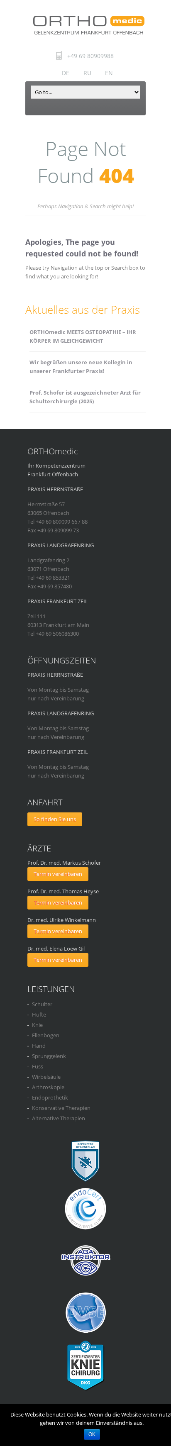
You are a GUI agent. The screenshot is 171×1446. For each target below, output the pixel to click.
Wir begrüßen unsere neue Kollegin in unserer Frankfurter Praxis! (80, 366)
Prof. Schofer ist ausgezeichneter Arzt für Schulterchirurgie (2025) (85, 397)
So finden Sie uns (55, 819)
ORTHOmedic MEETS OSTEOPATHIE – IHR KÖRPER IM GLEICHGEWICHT (82, 336)
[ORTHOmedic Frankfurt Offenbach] (88, 25)
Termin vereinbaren (58, 874)
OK (91, 1434)
